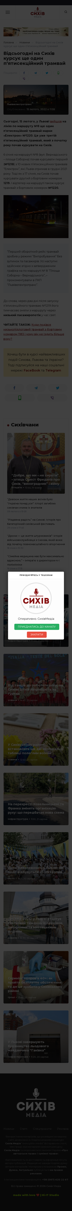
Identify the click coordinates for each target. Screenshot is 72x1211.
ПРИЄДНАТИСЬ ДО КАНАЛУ (37, 626)
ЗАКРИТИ (36, 634)
